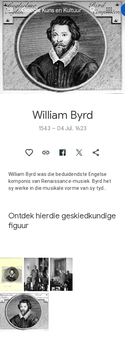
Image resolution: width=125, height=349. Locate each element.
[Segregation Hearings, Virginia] (36, 274)
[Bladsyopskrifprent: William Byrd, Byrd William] (62, 47)
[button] (9, 9)
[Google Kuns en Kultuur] (51, 10)
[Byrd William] (11, 274)
